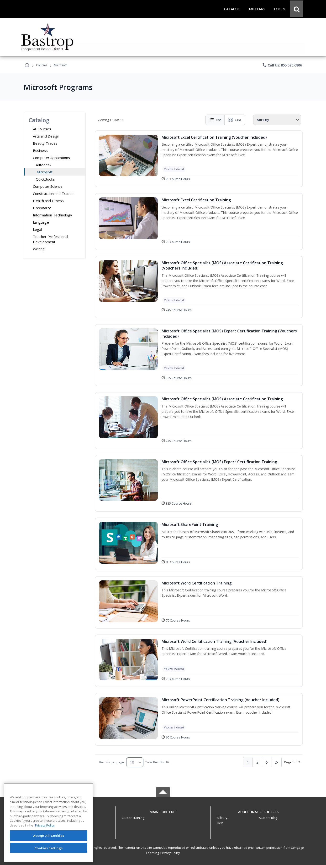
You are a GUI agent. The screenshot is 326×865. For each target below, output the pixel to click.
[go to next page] (267, 762)
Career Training (133, 817)
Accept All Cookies (48, 835)
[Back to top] (163, 814)
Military (222, 817)
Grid (238, 120)
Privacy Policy (170, 853)
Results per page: (112, 762)
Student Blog (268, 817)
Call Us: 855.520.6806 (282, 65)
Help (220, 823)
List (218, 120)
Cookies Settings (49, 848)
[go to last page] (276, 762)
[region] (48, 822)
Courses (41, 65)
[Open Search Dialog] (296, 8)
